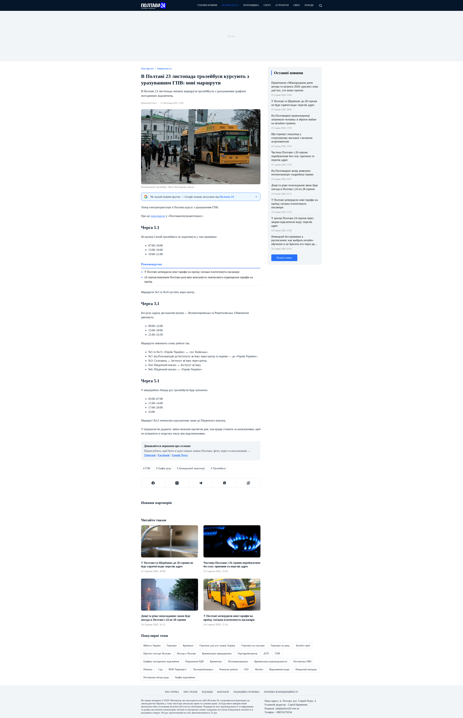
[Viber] (225, 483)
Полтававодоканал (238, 661)
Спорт (267, 5)
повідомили (157, 216)
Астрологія (282, 5)
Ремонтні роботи (228, 669)
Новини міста (230, 5)
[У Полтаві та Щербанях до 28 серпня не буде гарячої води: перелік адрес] (169, 541)
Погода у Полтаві (186, 653)
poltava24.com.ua (181, 706)
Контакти (223, 692)
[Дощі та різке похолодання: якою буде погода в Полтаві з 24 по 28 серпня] (169, 595)
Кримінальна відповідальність (270, 661)
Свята (296, 5)
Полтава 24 (213, 700)
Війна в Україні (152, 645)
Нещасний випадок (306, 669)
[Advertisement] (231, 36)
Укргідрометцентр (247, 653)
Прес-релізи (190, 692)
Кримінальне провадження (216, 653)
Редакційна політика (246, 692)
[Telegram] (201, 483)
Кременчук (216, 661)
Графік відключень (185, 677)
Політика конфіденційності (281, 692)
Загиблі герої (303, 645)
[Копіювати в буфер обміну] (248, 483)
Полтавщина (251, 5)
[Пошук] (320, 5)
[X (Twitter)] (177, 483)
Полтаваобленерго (203, 669)
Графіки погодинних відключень (161, 661)
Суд (160, 669)
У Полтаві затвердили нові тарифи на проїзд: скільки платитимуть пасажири (191, 271)
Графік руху (163, 468)
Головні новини (207, 5)
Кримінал (188, 645)
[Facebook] (153, 483)
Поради (309, 5)
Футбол (259, 669)
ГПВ (146, 468)
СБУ (246, 669)
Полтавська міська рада (156, 677)
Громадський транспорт (191, 468)
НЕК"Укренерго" (178, 669)
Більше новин (284, 257)
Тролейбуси (218, 468)
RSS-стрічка (172, 692)
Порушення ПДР (194, 661)
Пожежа (147, 669)
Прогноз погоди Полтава (157, 653)
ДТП (266, 653)
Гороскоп (172, 645)
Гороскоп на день (280, 645)
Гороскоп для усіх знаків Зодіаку (217, 645)
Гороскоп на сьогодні (253, 645)
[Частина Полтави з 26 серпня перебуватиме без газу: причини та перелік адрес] (231, 541)
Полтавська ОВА (302, 661)
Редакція (207, 692)
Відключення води (279, 669)
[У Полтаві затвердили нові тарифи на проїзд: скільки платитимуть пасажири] (231, 595)
